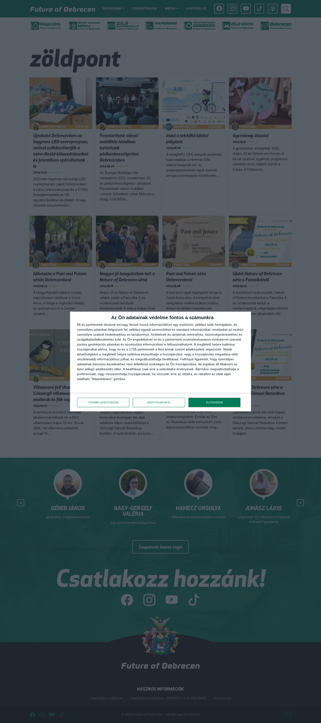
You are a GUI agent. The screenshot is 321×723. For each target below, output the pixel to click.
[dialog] (160, 361)
